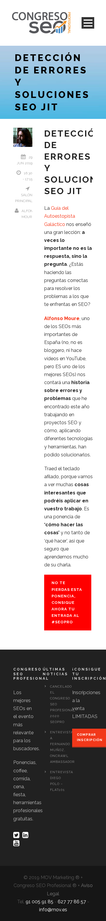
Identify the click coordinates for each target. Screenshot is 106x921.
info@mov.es (53, 909)
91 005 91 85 (39, 901)
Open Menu (88, 23)
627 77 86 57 (72, 901)
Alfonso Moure (62, 318)
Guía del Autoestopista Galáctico (59, 216)
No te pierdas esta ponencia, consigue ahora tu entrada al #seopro (67, 602)
